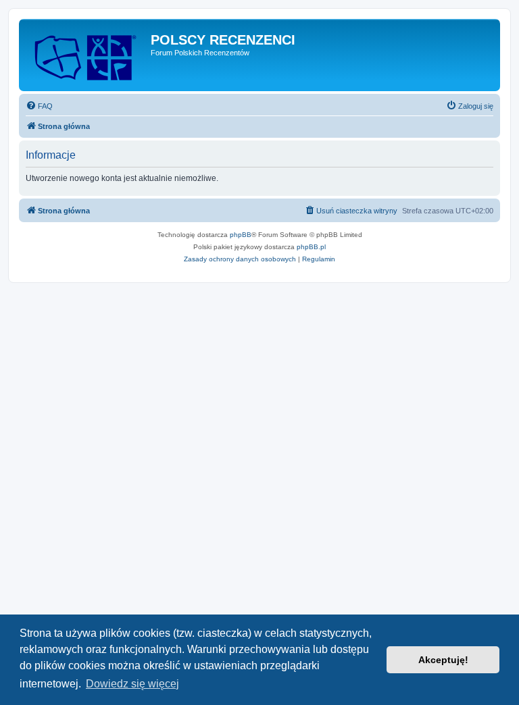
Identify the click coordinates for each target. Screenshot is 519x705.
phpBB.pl (311, 247)
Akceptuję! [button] (443, 659)
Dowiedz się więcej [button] (132, 683)
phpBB (240, 234)
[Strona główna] (86, 55)
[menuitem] (39, 106)
